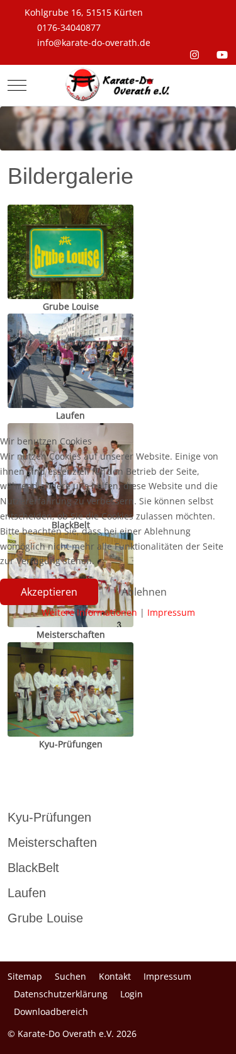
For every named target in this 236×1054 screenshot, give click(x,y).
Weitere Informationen (89, 612)
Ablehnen (144, 592)
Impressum (171, 612)
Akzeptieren (49, 592)
